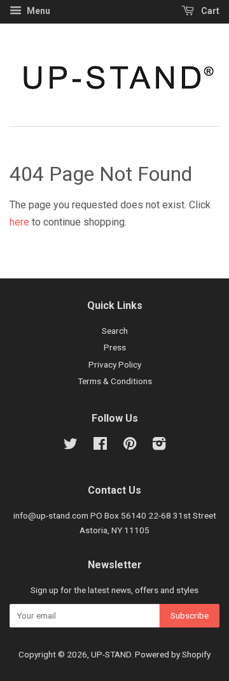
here (19, 222)
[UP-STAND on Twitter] (71, 446)
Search (115, 331)
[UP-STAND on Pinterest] (130, 446)
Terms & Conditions (115, 381)
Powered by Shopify (173, 654)
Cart (209, 11)
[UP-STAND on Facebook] (100, 446)
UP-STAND (111, 654)
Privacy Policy (114, 364)
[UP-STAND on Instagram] (159, 446)
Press (115, 347)
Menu (37, 11)
